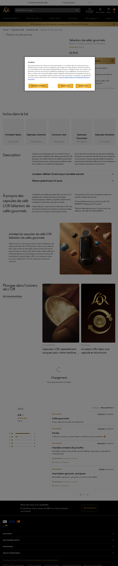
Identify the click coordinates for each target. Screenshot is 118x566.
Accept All (83, 86)
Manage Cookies (38, 86)
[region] (59, 74)
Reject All (65, 86)
